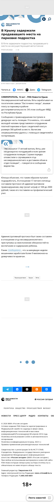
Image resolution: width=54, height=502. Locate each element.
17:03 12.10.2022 (7, 50)
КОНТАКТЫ (43, 416)
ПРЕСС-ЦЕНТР (19, 416)
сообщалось (14, 250)
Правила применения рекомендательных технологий (25, 444)
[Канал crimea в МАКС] (46, 389)
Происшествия (20, 278)
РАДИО (32, 416)
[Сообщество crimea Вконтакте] (17, 389)
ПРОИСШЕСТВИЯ (34, 408)
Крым (31, 278)
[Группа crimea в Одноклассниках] (37, 389)
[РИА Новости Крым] (10, 25)
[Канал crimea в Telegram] (7, 389)
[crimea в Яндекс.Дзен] (27, 389)
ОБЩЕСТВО (20, 408)
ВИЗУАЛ (46, 408)
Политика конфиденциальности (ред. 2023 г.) (21, 442)
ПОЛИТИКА (9, 408)
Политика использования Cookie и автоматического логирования (24, 438)
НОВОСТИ (6, 416)
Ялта (37, 278)
